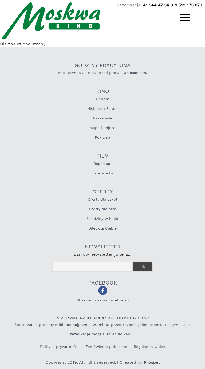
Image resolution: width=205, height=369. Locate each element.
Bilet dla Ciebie (103, 228)
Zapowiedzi (102, 173)
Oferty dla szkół (102, 199)
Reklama (102, 137)
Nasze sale (102, 118)
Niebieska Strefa (102, 108)
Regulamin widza (149, 346)
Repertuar (102, 163)
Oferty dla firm (102, 209)
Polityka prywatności (59, 346)
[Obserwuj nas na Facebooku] (102, 290)
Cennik (102, 99)
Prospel (152, 362)
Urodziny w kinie (102, 218)
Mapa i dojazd (103, 128)
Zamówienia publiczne (106, 346)
